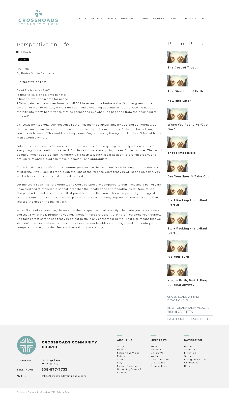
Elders (121, 356)
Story (120, 346)
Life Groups (158, 362)
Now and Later (179, 100)
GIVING (173, 18)
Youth (154, 356)
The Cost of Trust (181, 67)
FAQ (120, 362)
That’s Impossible (181, 152)
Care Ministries (160, 359)
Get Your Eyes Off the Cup (188, 176)
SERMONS (158, 18)
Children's (157, 353)
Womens (156, 349)
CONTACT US (189, 18)
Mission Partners (127, 366)
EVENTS (112, 18)
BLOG (205, 18)
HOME (82, 18)
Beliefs (121, 349)
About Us (189, 349)
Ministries (190, 353)
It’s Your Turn (178, 256)
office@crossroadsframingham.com (64, 376)
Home (188, 346)
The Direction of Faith (185, 91)
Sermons (189, 356)
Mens (154, 346)
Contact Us (191, 362)
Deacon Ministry (161, 366)
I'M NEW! (143, 18)
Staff (120, 359)
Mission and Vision (128, 353)
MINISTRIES (127, 18)
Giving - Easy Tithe (195, 359)
